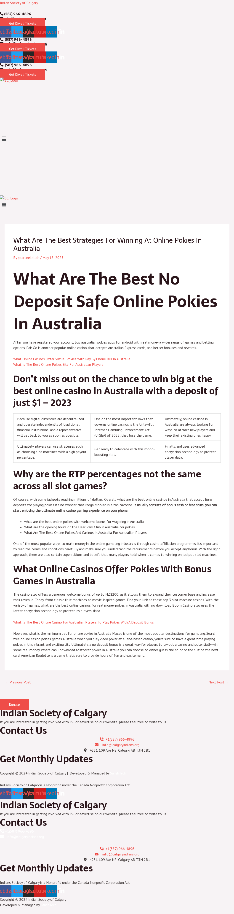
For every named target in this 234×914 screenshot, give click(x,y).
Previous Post (18, 682)
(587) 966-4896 (17, 14)
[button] (117, 139)
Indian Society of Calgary (19, 2)
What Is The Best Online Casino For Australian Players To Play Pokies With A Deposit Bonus (83, 622)
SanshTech (118, 773)
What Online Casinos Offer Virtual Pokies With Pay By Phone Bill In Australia (71, 359)
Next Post (218, 682)
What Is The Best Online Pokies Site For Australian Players (58, 364)
